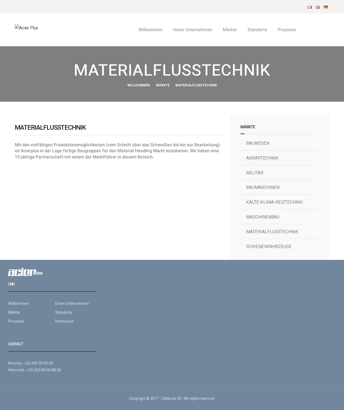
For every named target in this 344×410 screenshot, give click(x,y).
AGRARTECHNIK (262, 158)
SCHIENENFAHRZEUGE (269, 246)
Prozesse (287, 30)
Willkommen (150, 30)
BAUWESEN (257, 143)
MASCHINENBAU (263, 217)
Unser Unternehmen (192, 30)
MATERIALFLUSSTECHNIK (272, 232)
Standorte (257, 30)
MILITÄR (254, 173)
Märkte (230, 30)
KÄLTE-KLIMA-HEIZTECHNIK (274, 202)
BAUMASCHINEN (263, 187)
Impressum (64, 321)
